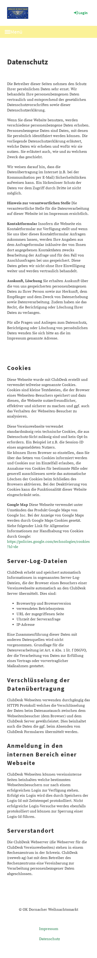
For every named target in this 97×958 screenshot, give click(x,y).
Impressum (48, 928)
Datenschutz (49, 939)
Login (83, 12)
